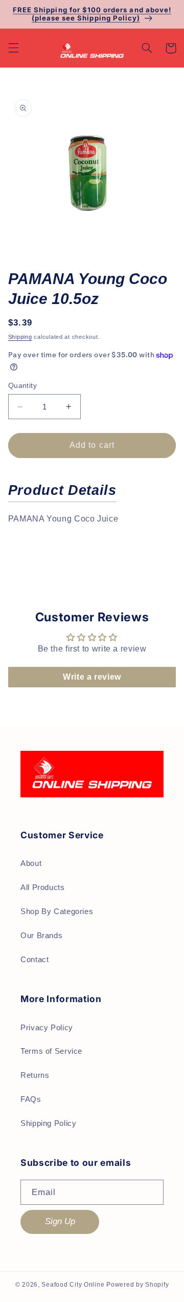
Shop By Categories (56, 911)
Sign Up (60, 1221)
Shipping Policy (48, 1123)
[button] (13, 48)
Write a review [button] (92, 676)
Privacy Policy (46, 1028)
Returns (34, 1075)
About (30, 863)
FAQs (30, 1099)
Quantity (22, 385)
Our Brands (41, 935)
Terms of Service (51, 1051)
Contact (34, 960)
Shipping (20, 337)
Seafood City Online (72, 1285)
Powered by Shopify (137, 1285)
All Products (42, 887)
